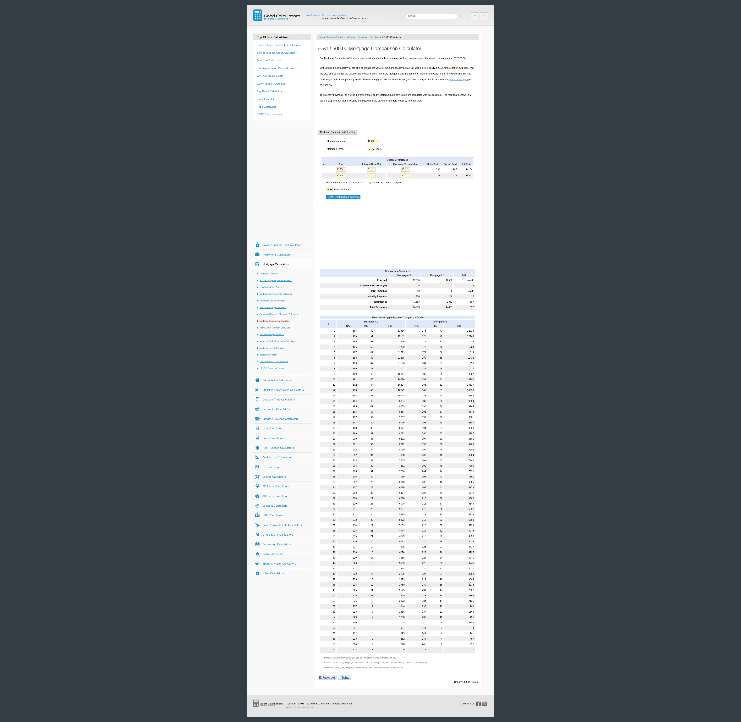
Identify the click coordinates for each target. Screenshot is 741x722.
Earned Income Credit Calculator (277, 52)
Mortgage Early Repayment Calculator (277, 341)
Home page (475, 16)
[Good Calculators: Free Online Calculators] (277, 15)
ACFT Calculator (267, 114)
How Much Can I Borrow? (272, 287)
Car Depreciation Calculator (273, 68)
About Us (308, 707)
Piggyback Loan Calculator (272, 301)
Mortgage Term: (335, 149)
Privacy (299, 707)
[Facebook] (478, 704)
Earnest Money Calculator (272, 334)
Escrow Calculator (268, 355)
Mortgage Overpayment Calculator (276, 294)
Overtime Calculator (269, 60)
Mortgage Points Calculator (272, 348)
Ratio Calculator (266, 106)
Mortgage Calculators (336, 37)
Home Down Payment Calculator (275, 328)
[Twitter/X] (484, 704)
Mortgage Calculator (269, 274)
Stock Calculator (267, 99)
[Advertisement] (397, 116)
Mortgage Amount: (336, 141)
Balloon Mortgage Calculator (273, 307)
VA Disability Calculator (270, 75)
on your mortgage (459, 79)
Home (321, 37)
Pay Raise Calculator (269, 91)
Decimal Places (342, 189)
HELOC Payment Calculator (273, 368)
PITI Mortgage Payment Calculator (276, 280)
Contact (484, 16)
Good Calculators (321, 703)
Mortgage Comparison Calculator (363, 37)
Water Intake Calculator (271, 83)
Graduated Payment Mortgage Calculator (279, 314)
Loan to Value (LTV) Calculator (274, 361)
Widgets (290, 707)
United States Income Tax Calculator (279, 45)
